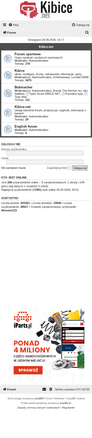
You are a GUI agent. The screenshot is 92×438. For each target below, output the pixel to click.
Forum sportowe (28, 54)
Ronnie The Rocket (65, 90)
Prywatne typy (74, 93)
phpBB (39, 398)
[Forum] (46, 9)
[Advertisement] (46, 263)
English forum (26, 126)
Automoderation (38, 60)
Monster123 (9, 210)
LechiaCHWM (79, 77)
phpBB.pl (65, 403)
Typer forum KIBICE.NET (44, 93)
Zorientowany (61, 77)
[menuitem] (13, 25)
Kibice (20, 71)
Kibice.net (46, 47)
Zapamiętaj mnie (57, 167)
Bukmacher (23, 87)
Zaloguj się (10, 144)
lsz (80, 90)
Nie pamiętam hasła (13, 167)
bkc (86, 90)
